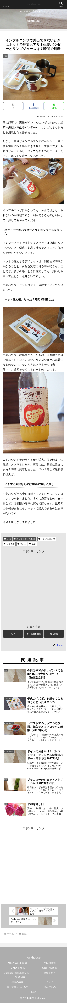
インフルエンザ (48, 539)
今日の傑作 (50, 962)
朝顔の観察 (18, 982)
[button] (60, 637)
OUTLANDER (49, 968)
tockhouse (34, 4)
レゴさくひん (17, 968)
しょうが (10, 544)
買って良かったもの (25, 539)
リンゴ (23, 544)
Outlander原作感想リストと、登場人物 (17, 974)
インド (49, 982)
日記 (9, 539)
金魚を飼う (50, 972)
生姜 (34, 544)
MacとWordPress (17, 962)
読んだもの (50, 987)
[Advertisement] (33, 587)
